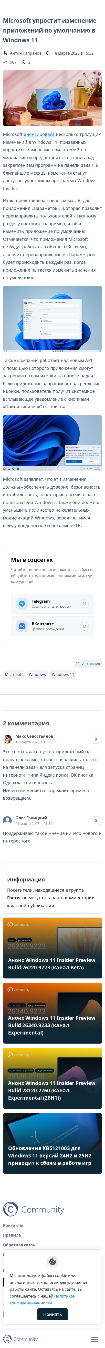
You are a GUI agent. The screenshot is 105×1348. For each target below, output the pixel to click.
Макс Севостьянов (34, 736)
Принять (52, 1314)
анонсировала (39, 134)
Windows (37, 674)
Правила (12, 1235)
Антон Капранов (26, 53)
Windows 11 (63, 674)
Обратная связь (19, 1245)
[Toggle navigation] (94, 1339)
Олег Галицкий (31, 817)
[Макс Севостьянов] (7, 739)
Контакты (13, 1225)
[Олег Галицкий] (7, 820)
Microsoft (14, 674)
